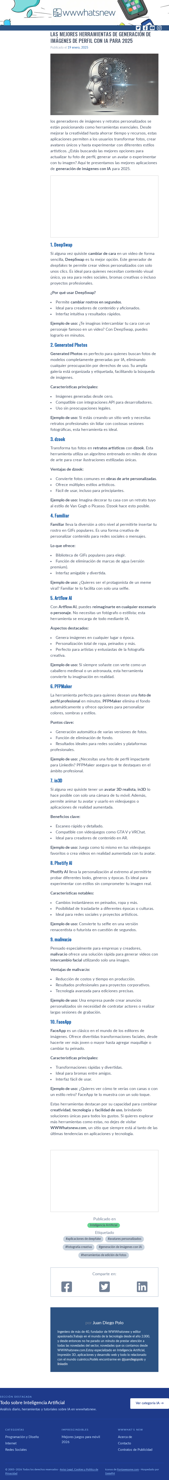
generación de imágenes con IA (121, 1247)
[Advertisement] (104, 206)
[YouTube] (152, 28)
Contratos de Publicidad (135, 1449)
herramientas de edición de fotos (104, 1255)
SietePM (110, 1473)
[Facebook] (145, 28)
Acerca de (125, 1437)
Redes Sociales (16, 1449)
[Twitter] (138, 28)
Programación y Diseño (22, 1437)
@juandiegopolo (132, 1359)
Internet (11, 1443)
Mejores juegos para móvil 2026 (81, 1439)
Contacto (124, 1443)
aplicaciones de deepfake (84, 1239)
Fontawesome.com (128, 1469)
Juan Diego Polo (108, 1323)
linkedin (62, 1364)
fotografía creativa (79, 1247)
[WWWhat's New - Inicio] (84, 12)
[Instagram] (159, 28)
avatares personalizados (125, 1239)
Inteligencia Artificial (103, 1225)
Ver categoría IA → (150, 1403)
